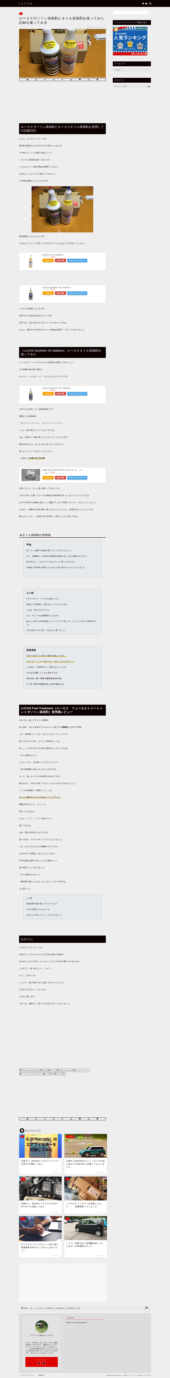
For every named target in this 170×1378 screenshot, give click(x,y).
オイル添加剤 (48, 1073)
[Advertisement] (62, 102)
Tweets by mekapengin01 (76, 1322)
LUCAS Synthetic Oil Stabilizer (56, 288)
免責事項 (41, 1375)
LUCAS (44, 1070)
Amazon (48, 260)
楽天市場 (60, 260)
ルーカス (52, 1070)
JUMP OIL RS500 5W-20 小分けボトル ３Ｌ (62, 470)
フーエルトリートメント (81, 1070)
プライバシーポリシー (28, 1375)
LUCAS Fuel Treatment (52, 255)
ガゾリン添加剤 (60, 1073)
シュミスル (25, 3)
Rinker (53, 256)
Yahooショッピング (77, 260)
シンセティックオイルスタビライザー (31, 1073)
